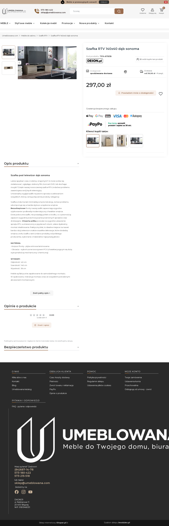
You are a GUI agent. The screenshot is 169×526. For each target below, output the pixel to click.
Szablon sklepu (117, 522)
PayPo (53, 389)
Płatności (54, 381)
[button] (118, 11)
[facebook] (17, 492)
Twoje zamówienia (133, 377)
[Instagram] (23, 492)
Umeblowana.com (10, 36)
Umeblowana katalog (22, 389)
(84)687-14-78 (24, 469)
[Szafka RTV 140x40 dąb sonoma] (93, 140)
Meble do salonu (28, 36)
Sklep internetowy (52, 523)
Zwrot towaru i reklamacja (61, 385)
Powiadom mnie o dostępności (137, 93)
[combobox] (90, 11)
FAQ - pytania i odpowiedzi (24, 406)
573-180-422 (23, 472)
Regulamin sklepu (95, 381)
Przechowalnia (131, 385)
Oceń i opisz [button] (43, 325)
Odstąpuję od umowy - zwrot (138, 389)
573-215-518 (22, 475)
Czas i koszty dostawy (60, 377)
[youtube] (30, 492)
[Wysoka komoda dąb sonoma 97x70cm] (107, 140)
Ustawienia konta (133, 381)
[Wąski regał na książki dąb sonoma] (122, 141)
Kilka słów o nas (19, 377)
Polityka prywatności (96, 377)
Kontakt (15, 381)
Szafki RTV (43, 36)
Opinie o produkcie (58, 393)
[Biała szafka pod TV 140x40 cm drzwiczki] (136, 140)
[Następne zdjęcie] (75, 63)
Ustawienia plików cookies (99, 385)
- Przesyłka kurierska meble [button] (154, 73)
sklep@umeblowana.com (32, 483)
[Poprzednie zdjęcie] (19, 63)
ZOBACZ (104, 2)
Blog (14, 385)
